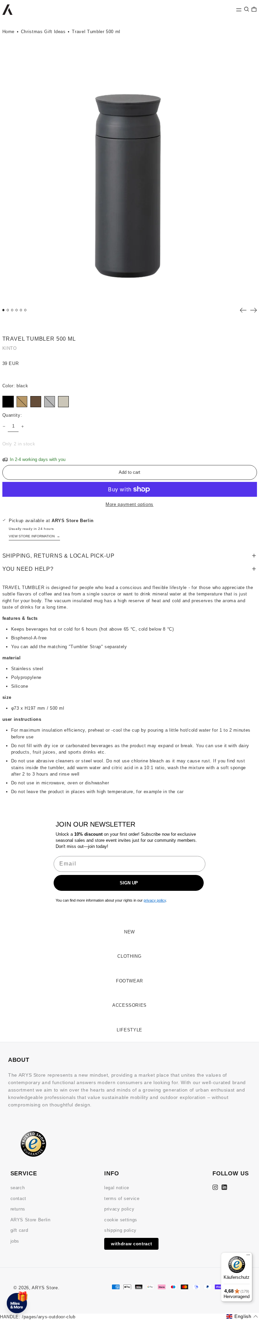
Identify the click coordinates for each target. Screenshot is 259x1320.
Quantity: (12, 415)
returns (18, 1209)
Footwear (129, 980)
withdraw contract (131, 1243)
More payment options (129, 504)
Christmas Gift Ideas (43, 31)
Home (8, 31)
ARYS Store (45, 1287)
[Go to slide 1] (3, 310)
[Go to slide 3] (12, 310)
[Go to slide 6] (25, 310)
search (17, 1187)
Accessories (129, 1005)
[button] (246, 9)
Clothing (129, 956)
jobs (15, 1241)
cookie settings (120, 1219)
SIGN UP (129, 882)
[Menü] (248, 1256)
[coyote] (22, 402)
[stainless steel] (50, 402)
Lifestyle (129, 1029)
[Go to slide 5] (21, 310)
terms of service (121, 1198)
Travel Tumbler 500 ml (96, 31)
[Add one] (22, 426)
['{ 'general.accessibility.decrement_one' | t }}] (4, 426)
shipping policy (120, 1230)
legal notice (116, 1187)
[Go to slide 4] (17, 310)
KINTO (9, 348)
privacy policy (119, 1209)
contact (18, 1198)
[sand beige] (63, 402)
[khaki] (36, 402)
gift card (19, 1230)
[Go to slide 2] (8, 310)
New (129, 931)
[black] (8, 402)
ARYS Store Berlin (30, 1219)
